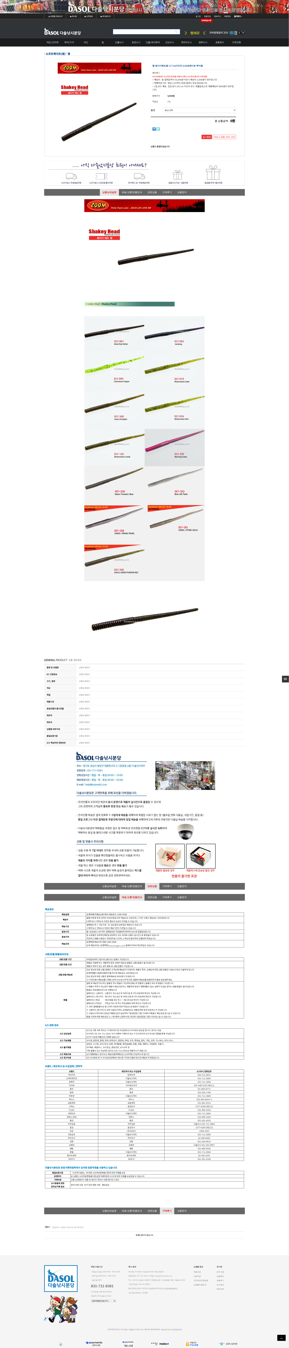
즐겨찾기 (237, 16)
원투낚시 (203, 42)
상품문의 (182, 192)
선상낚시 (169, 42)
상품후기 (220, 1280)
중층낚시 (136, 42)
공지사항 (220, 1272)
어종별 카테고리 (56, 16)
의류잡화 (236, 42)
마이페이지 (106, 16)
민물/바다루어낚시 (153, 43)
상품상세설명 (109, 192)
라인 (86, 42)
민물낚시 (119, 42)
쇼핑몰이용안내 (200, 1285)
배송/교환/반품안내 (132, 192)
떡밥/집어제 (53, 42)
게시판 (74, 16)
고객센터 (89, 16)
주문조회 (227, 16)
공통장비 (219, 42)
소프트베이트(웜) (55, 54)
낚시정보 (220, 1285)
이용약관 (197, 1276)
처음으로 (197, 1272)
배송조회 (220, 1289)
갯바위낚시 (186, 42)
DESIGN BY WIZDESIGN (171, 1329)
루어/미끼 (69, 42)
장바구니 (217, 16)
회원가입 (207, 16)
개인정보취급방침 (201, 1280)
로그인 (198, 16)
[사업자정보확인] (170, 1289)
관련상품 (152, 192)
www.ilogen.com (117, 945)
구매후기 (167, 192)
